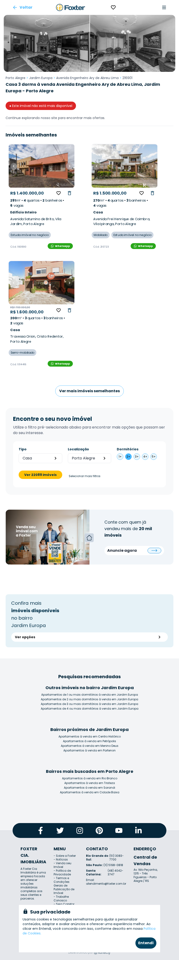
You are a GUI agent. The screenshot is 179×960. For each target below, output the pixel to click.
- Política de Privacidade (62, 872)
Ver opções (25, 637)
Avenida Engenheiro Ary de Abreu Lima (87, 78)
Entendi (146, 943)
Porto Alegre (15, 78)
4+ (145, 456)
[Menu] (164, 7)
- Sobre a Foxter (65, 856)
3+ (137, 456)
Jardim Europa (40, 78)
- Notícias (61, 859)
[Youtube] (119, 830)
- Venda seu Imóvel (62, 865)
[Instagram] (79, 830)
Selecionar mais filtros (84, 476)
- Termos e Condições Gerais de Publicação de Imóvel (64, 885)
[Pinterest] (99, 830)
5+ (154, 456)
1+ (120, 456)
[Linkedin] (138, 830)
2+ (128, 456)
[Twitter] (60, 830)
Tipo (23, 449)
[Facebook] (40, 830)
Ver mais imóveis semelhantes (89, 391)
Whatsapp (62, 246)
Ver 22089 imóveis (40, 474)
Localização (78, 449)
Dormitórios (127, 449)
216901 (127, 78)
